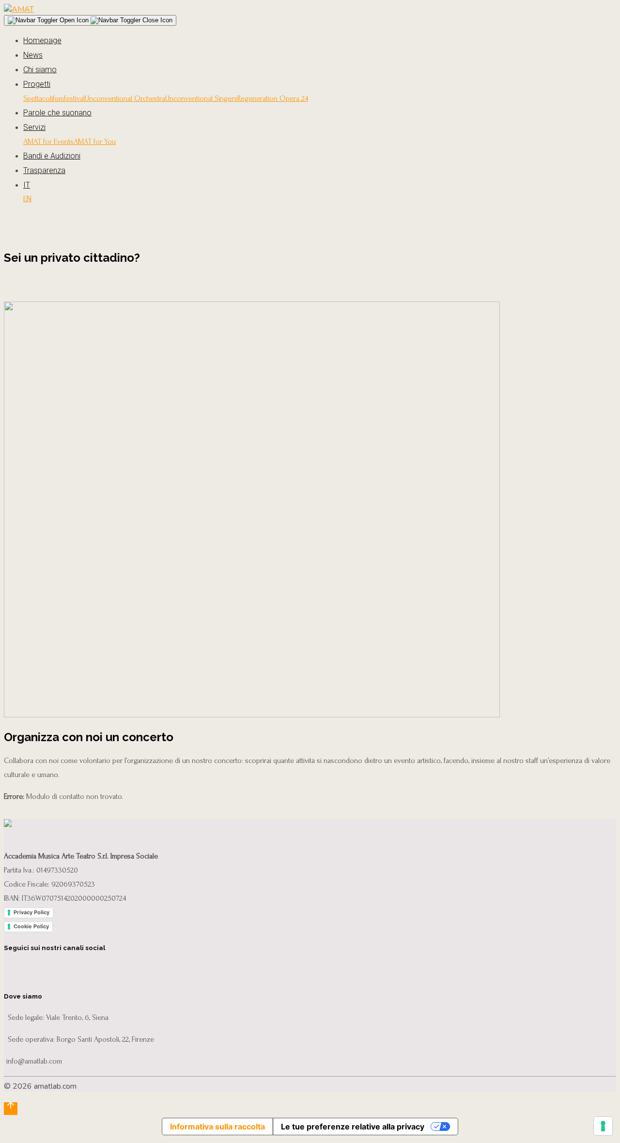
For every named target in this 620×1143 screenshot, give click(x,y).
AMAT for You (95, 141)
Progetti (36, 84)
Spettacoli (38, 98)
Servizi (34, 127)
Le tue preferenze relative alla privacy (352, 1126)
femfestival (69, 98)
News (33, 55)
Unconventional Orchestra (125, 98)
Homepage (42, 40)
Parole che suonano (57, 112)
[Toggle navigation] (90, 20)
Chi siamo (40, 69)
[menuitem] (319, 185)
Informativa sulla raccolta (217, 1126)
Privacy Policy (31, 912)
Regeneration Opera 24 (272, 98)
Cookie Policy (31, 926)
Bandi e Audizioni (51, 155)
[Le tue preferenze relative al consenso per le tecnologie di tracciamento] (603, 1126)
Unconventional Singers (201, 98)
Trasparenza (44, 170)
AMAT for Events (48, 141)
